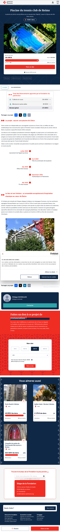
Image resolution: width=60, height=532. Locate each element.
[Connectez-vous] (53, 2)
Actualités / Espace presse (10, 521)
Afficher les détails (50, 272)
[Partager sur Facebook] (16, 115)
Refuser (30, 277)
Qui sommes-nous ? (9, 516)
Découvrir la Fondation (11, 514)
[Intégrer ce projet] (29, 115)
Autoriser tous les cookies (49, 277)
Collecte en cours (16, 78)
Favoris (16, 529)
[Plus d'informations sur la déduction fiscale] (31, 359)
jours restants (51, 62)
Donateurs (8, 62)
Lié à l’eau (6, 78)
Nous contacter (50, 508)
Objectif (51, 57)
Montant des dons (9, 55)
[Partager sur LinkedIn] (24, 115)
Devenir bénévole (40, 516)
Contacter (30, 305)
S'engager (39, 514)
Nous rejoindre (40, 518)
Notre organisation (9, 518)
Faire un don (30, 67)
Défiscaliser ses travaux (25, 518)
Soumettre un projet (25, 514)
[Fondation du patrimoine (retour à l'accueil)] (8, 2)
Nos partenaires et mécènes (11, 519)
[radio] (15, 349)
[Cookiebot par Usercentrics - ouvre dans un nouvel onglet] (51, 254)
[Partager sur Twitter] (20, 115)
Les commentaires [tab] (16, 87)
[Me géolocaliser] (44, 476)
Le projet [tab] (4, 87)
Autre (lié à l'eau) (27, 78)
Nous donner (39, 519)
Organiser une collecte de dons (27, 516)
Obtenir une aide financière (26, 519)
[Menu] (58, 1)
